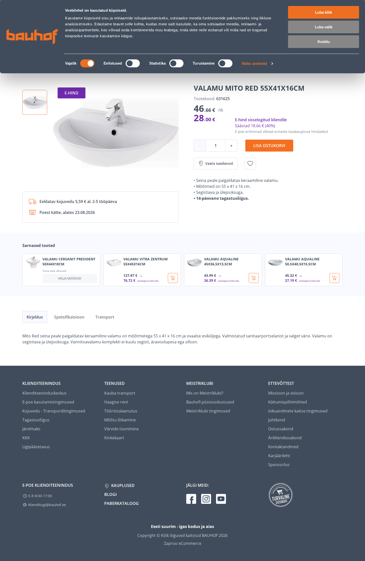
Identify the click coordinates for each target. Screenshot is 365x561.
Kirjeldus (35, 317)
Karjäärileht (279, 455)
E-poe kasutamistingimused (48, 402)
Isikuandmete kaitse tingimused (298, 411)
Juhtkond (276, 420)
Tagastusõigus (35, 420)
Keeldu (324, 42)
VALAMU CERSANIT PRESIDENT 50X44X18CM (68, 261)
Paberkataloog (121, 503)
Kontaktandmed (283, 446)
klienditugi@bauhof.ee (47, 504)
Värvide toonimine (121, 429)
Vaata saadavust (219, 163)
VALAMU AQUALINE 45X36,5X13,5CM (221, 261)
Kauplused (122, 485)
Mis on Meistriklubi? (204, 393)
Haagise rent (116, 402)
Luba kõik (323, 12)
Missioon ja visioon (286, 393)
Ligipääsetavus (36, 446)
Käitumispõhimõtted (287, 402)
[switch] (133, 63)
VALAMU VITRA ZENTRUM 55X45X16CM (145, 261)
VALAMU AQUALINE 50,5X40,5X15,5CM (302, 261)
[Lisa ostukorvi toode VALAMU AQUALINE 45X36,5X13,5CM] (254, 278)
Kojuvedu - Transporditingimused (53, 411)
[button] (34, 102)
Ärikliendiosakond (285, 438)
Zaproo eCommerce (182, 543)
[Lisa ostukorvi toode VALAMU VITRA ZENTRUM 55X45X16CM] (173, 278)
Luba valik (323, 27)
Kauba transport (119, 393)
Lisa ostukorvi (269, 145)
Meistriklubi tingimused (208, 411)
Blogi (110, 494)
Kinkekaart (114, 438)
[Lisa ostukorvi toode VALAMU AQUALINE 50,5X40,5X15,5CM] (334, 278)
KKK (26, 438)
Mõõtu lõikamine (120, 420)
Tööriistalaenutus (120, 411)
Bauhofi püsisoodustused (210, 402)
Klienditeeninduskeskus (44, 393)
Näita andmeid (254, 63)
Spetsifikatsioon (69, 317)
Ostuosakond (280, 429)
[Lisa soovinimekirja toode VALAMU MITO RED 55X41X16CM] (250, 163)
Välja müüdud (69, 278)
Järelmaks (31, 429)
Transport (104, 317)
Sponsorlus (279, 464)
